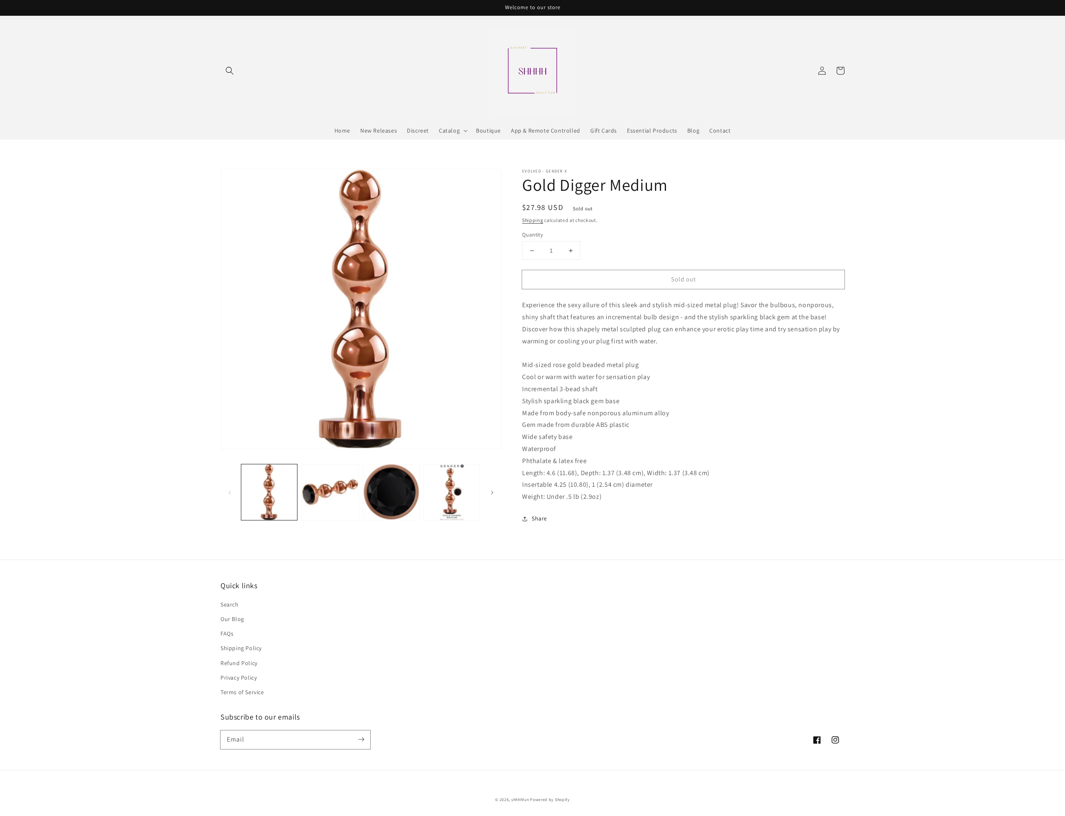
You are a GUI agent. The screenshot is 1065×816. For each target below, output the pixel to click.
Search (229, 604)
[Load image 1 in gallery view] (269, 492)
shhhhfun (520, 799)
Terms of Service (242, 692)
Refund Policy (239, 663)
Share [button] (539, 518)
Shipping (532, 220)
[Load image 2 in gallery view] (330, 492)
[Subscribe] (361, 739)
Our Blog (232, 619)
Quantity (532, 234)
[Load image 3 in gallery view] (391, 492)
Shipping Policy (241, 648)
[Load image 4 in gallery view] (452, 492)
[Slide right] (492, 492)
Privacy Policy (238, 677)
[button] (229, 71)
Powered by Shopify (550, 799)
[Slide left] (229, 492)
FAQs (226, 633)
